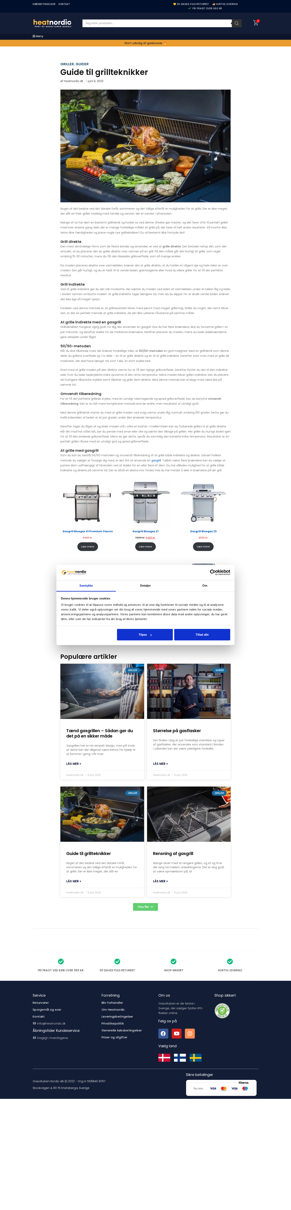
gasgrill (156, 460)
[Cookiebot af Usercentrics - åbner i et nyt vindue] (213, 572)
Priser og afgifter (114, 1037)
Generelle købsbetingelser (122, 1030)
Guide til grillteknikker (88, 853)
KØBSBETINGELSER (44, 4)
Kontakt (39, 1016)
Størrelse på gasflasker (177, 731)
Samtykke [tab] (86, 585)
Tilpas (143, 634)
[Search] (237, 23)
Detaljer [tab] (145, 585)
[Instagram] (190, 1034)
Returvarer (41, 1003)
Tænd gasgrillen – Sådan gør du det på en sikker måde (99, 733)
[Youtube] (177, 1034)
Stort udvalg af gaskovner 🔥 (145, 43)
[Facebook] (163, 1034)
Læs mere (87, 546)
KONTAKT (64, 4)
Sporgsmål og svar (47, 1009)
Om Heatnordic (113, 1009)
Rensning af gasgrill (173, 853)
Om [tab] (204, 585)
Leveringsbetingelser (117, 1016)
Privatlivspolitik (113, 1023)
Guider (82, 64)
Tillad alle (202, 634)
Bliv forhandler (112, 1003)
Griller (67, 64)
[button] (145, 907)
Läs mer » (73, 764)
